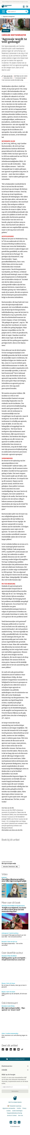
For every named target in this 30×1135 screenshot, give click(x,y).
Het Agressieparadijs (9, 863)
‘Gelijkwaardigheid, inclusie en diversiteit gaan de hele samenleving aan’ (14, 909)
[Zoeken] (26, 11)
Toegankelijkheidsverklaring (14, 1113)
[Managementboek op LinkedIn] (11, 1122)
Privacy (24, 1108)
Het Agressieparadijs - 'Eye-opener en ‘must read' (13, 1009)
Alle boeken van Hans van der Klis (12, 830)
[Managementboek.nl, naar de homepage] (7, 7)
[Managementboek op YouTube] (15, 1122)
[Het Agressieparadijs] (7, 850)
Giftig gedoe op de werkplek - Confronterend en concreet (14, 959)
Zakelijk (4, 1070)
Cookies (8, 1110)
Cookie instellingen (17, 1110)
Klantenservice (7, 1066)
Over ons (20, 1115)
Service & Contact (12, 1115)
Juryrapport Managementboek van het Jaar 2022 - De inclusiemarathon (14, 936)
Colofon (19, 1108)
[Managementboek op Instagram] (19, 1122)
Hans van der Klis (8, 76)
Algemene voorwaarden (9, 1108)
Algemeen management (9, 16)
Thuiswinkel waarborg (15, 1106)
